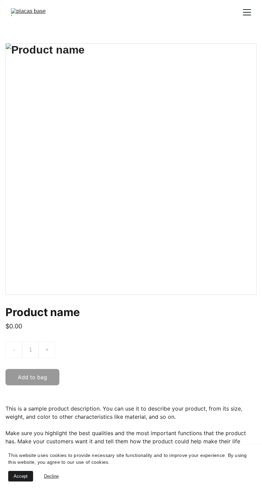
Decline (51, 476)
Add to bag (32, 377)
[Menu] (247, 12)
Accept (21, 476)
